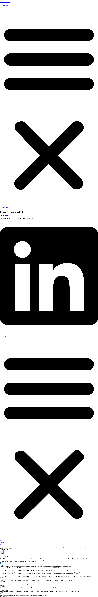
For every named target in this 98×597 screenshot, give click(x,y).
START (4, 4)
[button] (49, 107)
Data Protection (6, 335)
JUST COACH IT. (5, 2)
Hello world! (4, 215)
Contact (4, 336)
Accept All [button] (9, 549)
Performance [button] (2, 581)
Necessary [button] (2, 562)
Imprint (4, 333)
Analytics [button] (2, 585)
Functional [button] (2, 577)
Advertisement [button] (3, 588)
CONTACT (5, 5)
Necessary (4, 563)
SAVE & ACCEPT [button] (4, 596)
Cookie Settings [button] (3, 549)
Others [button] (1, 592)
